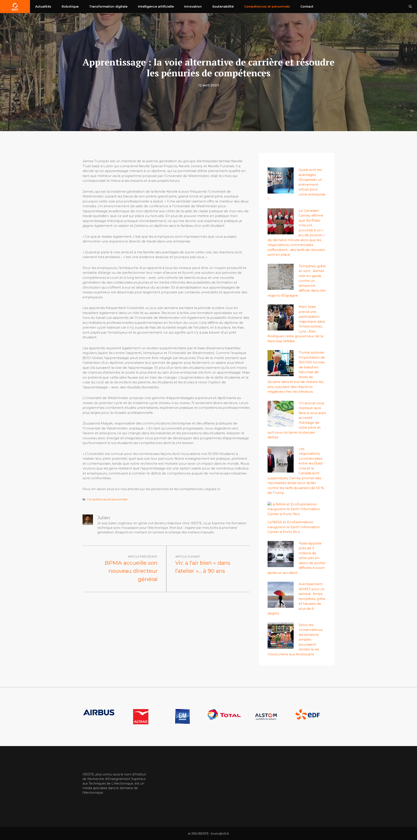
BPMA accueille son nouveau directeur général (131, 570)
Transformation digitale (108, 6)
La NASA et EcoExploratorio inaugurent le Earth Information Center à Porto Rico (294, 527)
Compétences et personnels (267, 6)
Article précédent (142, 556)
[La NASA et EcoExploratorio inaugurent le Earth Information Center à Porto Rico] (294, 514)
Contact (306, 6)
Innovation (193, 6)
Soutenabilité (223, 6)
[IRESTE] (15, 6)
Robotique (70, 6)
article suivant (187, 556)
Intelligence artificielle (156, 6)
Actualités (43, 6)
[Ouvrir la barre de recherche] (410, 6)
